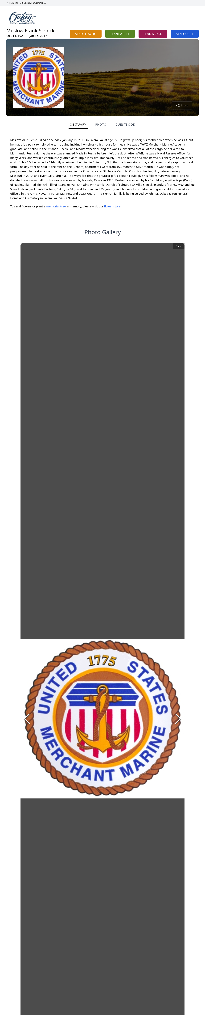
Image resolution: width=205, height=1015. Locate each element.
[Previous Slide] (26, 718)
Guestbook (125, 124)
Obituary (78, 124)
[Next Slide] (178, 718)
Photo (101, 124)
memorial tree (56, 206)
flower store (112, 206)
